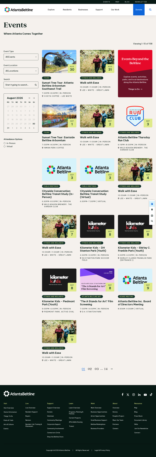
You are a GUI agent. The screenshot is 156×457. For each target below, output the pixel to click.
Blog (135, 412)
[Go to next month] (34, 98)
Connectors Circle (53, 433)
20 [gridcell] (21, 119)
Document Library (140, 420)
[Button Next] (111, 368)
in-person (11, 143)
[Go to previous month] (29, 98)
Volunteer (50, 416)
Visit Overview (9, 408)
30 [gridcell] (21, 106)
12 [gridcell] (17, 115)
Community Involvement (55, 428)
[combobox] (21, 57)
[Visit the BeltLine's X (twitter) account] (128, 395)
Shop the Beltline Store (55, 437)
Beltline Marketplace (98, 424)
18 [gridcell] (12, 119)
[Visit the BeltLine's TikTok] (151, 395)
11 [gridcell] (12, 115)
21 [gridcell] (25, 119)
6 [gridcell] (21, 111)
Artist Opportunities (98, 416)
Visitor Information (10, 412)
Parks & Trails (8, 420)
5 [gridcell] (16, 111)
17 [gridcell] (8, 119)
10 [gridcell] (8, 115)
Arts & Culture (9, 424)
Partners (116, 424)
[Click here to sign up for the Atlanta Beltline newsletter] (152, 215)
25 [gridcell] (12, 124)
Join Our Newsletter (141, 428)
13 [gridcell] (21, 115)
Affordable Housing (75, 422)
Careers (115, 428)
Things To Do (8, 416)
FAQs (136, 424)
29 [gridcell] (17, 106)
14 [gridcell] (25, 115)
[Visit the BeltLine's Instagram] (133, 395)
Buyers (27, 416)
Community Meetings (54, 420)
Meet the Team (118, 420)
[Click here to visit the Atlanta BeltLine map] (152, 210)
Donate (49, 412)
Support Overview (53, 408)
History (115, 412)
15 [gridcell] (29, 115)
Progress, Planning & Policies (76, 413)
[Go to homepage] (19, 9)
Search (7, 79)
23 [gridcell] (34, 119)
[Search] (150, 9)
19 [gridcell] (17, 119)
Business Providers (97, 428)
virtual (9, 146)
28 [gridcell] (12, 106)
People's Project (118, 416)
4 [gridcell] (12, 111)
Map (135, 408)
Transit (71, 426)
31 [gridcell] (25, 106)
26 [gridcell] (17, 124)
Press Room (138, 416)
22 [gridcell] (29, 119)
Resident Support (31, 412)
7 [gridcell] (25, 111)
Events (6, 429)
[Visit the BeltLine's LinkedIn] (139, 395)
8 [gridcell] (29, 111)
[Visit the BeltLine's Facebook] (122, 395)
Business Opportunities (99, 412)
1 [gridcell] (29, 106)
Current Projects (75, 418)
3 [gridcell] (8, 111)
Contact (137, 433)
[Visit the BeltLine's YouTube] (145, 395)
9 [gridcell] (33, 111)
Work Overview (96, 408)
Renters (28, 420)
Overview (116, 408)
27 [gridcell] (8, 106)
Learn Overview (74, 408)
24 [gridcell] (8, 124)
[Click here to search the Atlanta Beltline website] (152, 221)
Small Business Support (99, 420)
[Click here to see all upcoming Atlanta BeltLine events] (152, 204)
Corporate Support (54, 424)
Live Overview (30, 408)
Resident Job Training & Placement (33, 425)
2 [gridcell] (33, 106)
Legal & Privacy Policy (102, 450)
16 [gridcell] (34, 115)
